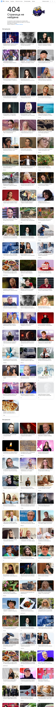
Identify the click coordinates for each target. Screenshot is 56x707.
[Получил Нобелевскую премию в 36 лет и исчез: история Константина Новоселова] (45, 658)
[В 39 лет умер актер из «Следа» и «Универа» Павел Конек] (28, 93)
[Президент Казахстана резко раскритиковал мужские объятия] (28, 606)
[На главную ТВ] (3, 1)
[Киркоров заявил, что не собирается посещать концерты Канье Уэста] (10, 461)
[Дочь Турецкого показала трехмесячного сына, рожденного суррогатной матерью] (10, 658)
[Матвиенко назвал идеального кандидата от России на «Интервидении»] (28, 320)
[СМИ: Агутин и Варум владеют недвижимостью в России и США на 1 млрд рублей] (10, 606)
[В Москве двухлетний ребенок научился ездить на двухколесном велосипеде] (28, 478)
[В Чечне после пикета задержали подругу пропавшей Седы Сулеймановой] (45, 145)
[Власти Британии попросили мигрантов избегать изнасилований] (10, 163)
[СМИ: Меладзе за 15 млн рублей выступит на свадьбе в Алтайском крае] (10, 303)
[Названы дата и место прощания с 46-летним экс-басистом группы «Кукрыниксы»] (10, 250)
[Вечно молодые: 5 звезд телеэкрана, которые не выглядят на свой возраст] (28, 110)
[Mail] (1, 1)
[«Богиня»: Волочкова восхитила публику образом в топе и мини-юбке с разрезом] (28, 425)
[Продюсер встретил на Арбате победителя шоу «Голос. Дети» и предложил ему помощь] (28, 408)
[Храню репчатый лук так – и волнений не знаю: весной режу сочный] (28, 215)
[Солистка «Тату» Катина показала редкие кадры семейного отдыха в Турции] (10, 198)
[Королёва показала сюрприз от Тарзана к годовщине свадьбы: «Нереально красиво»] (45, 40)
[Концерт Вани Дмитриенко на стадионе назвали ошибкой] (28, 198)
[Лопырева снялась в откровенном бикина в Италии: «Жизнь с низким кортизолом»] (28, 496)
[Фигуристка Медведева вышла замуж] (10, 373)
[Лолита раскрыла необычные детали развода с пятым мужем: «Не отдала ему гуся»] (45, 320)
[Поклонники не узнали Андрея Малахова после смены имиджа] (28, 233)
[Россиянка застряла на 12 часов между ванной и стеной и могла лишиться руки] (10, 355)
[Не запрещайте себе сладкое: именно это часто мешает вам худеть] (45, 268)
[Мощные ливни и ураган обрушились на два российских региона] (10, 180)
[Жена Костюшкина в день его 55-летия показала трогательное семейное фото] (10, 390)
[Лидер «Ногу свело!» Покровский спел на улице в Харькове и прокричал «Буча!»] (28, 163)
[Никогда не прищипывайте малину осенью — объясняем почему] (45, 163)
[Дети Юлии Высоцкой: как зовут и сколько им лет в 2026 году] (45, 553)
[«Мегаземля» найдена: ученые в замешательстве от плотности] (28, 338)
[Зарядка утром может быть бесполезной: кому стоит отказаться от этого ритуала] (10, 478)
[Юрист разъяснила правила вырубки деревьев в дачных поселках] (45, 461)
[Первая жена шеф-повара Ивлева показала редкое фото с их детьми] (45, 58)
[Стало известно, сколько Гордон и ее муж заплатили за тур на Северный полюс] (28, 128)
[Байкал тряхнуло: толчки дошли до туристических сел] (45, 408)
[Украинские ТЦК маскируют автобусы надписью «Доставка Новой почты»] (28, 355)
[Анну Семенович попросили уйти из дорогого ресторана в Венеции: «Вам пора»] (28, 518)
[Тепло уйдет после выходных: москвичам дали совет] (45, 233)
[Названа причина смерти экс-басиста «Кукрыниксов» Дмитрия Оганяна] (28, 303)
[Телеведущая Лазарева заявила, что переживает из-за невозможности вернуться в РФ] (45, 373)
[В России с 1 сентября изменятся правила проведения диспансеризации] (45, 250)
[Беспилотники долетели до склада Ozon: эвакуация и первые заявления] (45, 425)
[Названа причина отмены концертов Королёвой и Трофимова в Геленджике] (45, 536)
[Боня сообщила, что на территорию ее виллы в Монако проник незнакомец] (28, 250)
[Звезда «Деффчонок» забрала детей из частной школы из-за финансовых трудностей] (45, 355)
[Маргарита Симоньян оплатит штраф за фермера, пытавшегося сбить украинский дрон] (28, 390)
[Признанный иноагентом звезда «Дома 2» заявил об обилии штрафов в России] (45, 641)
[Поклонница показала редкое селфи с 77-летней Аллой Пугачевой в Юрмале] (45, 676)
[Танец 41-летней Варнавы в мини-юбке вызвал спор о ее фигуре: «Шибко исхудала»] (45, 443)
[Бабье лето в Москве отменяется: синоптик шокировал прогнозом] (28, 588)
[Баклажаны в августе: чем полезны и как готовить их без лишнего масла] (28, 693)
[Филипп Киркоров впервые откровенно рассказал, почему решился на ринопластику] (45, 478)
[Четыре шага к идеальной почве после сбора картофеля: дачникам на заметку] (45, 128)
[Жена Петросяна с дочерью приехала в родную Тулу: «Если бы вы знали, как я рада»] (28, 571)
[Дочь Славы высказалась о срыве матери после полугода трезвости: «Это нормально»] (10, 215)
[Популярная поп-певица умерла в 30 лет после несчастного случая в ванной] (10, 536)
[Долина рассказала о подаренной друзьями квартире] (28, 373)
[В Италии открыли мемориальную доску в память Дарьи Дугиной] (28, 443)
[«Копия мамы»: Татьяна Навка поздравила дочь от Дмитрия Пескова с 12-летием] (10, 110)
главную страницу (19, 24)
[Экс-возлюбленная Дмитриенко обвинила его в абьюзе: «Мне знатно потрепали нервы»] (45, 338)
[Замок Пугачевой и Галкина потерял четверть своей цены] (45, 390)
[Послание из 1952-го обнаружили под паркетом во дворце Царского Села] (28, 536)
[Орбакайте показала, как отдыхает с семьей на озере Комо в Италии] (10, 693)
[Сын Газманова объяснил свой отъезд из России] (10, 518)
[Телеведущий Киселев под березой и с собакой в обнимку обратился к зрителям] (45, 518)
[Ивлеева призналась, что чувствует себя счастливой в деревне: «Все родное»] (45, 303)
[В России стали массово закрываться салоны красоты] (45, 623)
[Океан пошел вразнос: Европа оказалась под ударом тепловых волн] (45, 110)
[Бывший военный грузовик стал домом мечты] (28, 676)
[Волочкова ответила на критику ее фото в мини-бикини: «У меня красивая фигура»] (45, 285)
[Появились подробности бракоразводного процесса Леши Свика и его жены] (10, 285)
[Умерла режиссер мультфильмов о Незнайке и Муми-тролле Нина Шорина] (45, 606)
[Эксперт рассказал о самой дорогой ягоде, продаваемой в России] (10, 676)
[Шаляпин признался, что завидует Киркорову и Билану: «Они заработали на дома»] (10, 145)
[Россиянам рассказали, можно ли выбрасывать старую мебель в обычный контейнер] (10, 443)
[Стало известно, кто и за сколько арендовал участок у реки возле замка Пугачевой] (10, 233)
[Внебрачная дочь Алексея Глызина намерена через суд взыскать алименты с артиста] (10, 40)
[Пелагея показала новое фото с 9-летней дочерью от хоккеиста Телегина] (10, 75)
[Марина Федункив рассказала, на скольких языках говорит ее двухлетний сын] (10, 641)
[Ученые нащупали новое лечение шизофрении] (28, 461)
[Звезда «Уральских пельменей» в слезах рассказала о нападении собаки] (10, 93)
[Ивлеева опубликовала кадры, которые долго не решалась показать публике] (28, 285)
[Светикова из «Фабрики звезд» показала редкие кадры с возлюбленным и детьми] (45, 180)
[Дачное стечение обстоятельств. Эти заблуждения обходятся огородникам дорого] (45, 215)
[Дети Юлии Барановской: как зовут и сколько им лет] (10, 128)
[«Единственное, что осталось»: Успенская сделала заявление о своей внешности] (45, 75)
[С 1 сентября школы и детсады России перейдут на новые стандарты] (45, 571)
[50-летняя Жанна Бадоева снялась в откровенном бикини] (28, 641)
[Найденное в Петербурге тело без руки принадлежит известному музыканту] (28, 40)
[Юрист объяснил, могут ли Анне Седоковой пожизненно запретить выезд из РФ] (10, 623)
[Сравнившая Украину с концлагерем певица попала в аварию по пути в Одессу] (10, 58)
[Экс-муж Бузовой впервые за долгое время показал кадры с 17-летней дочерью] (45, 93)
